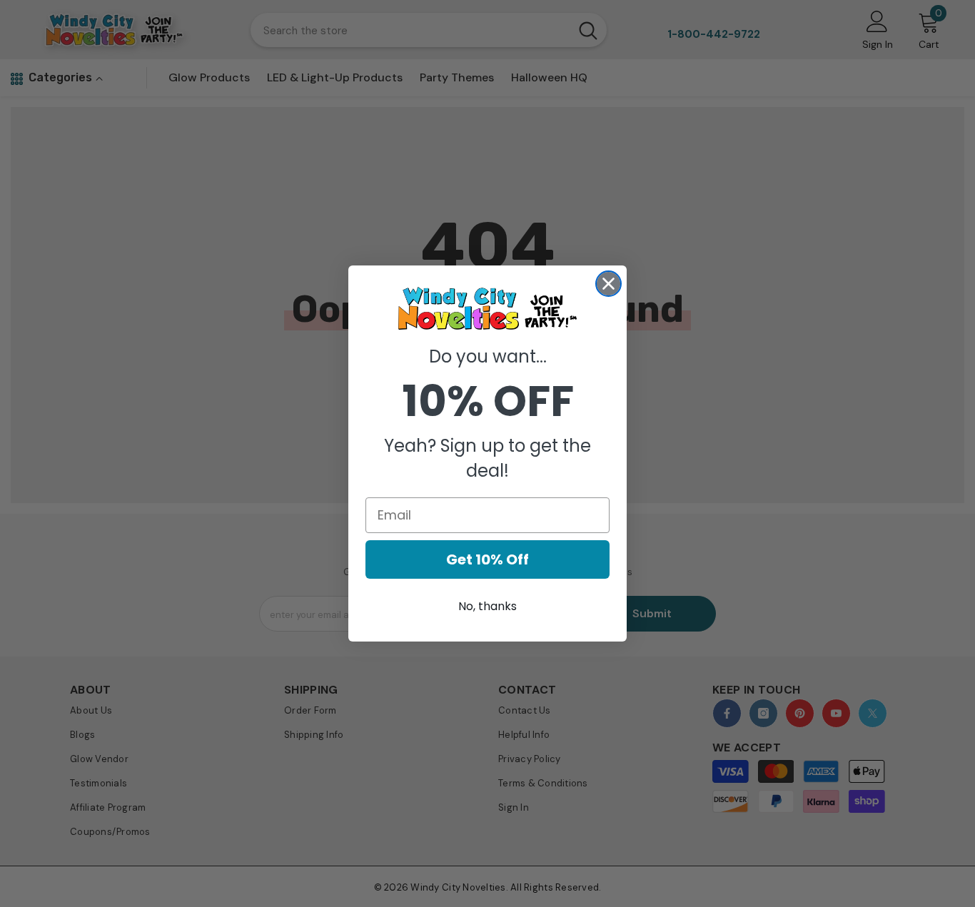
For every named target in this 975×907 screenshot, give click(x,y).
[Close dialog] (608, 283)
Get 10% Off (487, 559)
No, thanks (487, 606)
